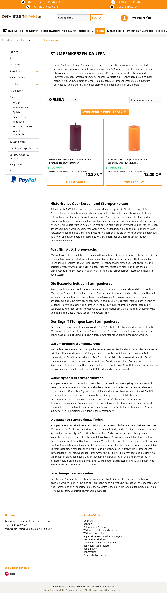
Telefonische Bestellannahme (100, 542)
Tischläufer (15, 84)
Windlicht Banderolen (19, 133)
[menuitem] (92, 17)
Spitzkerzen (19, 112)
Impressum (90, 551)
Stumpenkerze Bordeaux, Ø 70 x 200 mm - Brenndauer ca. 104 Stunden (71, 161)
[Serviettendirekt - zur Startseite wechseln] (21, 18)
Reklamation (90, 548)
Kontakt (88, 523)
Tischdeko (14, 64)
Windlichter (19, 121)
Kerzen (13, 97)
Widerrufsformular (94, 533)
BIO (11, 57)
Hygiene (13, 51)
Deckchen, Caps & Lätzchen (19, 156)
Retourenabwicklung (95, 539)
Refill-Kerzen (20, 117)
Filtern (58, 99)
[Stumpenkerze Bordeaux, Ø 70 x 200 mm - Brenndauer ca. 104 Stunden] (75, 136)
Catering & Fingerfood (21, 148)
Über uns (89, 520)
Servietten (15, 71)
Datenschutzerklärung (96, 554)
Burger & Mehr (17, 141)
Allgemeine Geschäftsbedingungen (103, 536)
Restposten (15, 164)
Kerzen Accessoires (23, 126)
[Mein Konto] (124, 18)
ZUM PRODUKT (75, 182)
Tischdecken (16, 90)
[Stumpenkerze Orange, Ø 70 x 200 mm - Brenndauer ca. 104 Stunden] (134, 136)
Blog (11, 171)
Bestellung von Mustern (97, 545)
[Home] (4, 29)
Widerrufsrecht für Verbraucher (101, 530)
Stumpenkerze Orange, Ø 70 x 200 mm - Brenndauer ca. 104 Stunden (128, 161)
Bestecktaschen (17, 77)
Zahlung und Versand (95, 526)
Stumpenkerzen (21, 107)
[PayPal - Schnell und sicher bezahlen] (23, 179)
